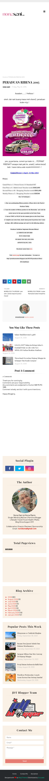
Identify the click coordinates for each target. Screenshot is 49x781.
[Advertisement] (24, 50)
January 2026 (13, 615)
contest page (15, 255)
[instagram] (29, 468)
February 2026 (14, 612)
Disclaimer (34, 774)
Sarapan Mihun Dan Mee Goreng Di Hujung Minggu (29, 655)
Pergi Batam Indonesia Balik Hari (30, 664)
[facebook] (9, 468)
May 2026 (12, 606)
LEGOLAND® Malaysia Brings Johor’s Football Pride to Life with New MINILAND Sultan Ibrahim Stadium (29, 347)
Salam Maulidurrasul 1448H (25, 334)
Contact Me (24, 774)
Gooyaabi (41, 777)
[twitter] (19, 468)
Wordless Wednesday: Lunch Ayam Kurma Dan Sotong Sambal (29, 676)
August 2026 (13, 599)
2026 (10, 597)
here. (31, 249)
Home (5, 77)
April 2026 (12, 608)
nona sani (6, 87)
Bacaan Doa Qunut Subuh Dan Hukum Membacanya (28, 644)
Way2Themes (23, 777)
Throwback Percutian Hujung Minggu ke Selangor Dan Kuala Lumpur (30, 359)
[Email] (39, 468)
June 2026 (12, 604)
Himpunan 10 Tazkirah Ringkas (29, 633)
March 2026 (13, 610)
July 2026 (12, 601)
